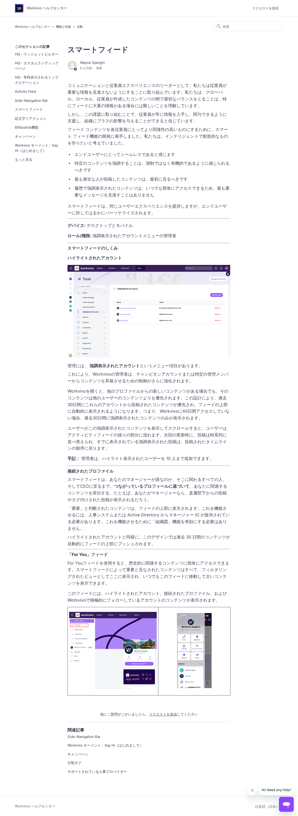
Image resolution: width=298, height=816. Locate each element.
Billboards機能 (26, 127)
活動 (80, 26)
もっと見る (23, 159)
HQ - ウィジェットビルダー (36, 54)
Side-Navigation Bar (31, 100)
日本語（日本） (267, 807)
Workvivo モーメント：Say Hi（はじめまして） (36, 148)
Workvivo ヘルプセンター (32, 26)
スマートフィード (29, 109)
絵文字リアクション (30, 118)
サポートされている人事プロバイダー (97, 771)
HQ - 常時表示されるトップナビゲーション (36, 80)
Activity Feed (25, 91)
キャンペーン (25, 136)
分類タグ (74, 763)
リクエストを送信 (265, 8)
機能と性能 (63, 26)
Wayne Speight (92, 62)
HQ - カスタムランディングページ (36, 66)
